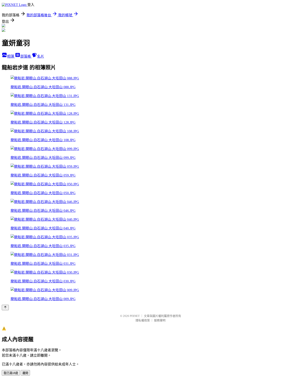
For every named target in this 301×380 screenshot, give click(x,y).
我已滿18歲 (11, 373)
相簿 (11, 56)
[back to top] (5, 307)
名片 (40, 56)
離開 (25, 373)
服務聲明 (159, 320)
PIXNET (135, 316)
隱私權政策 (143, 320)
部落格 (26, 56)
